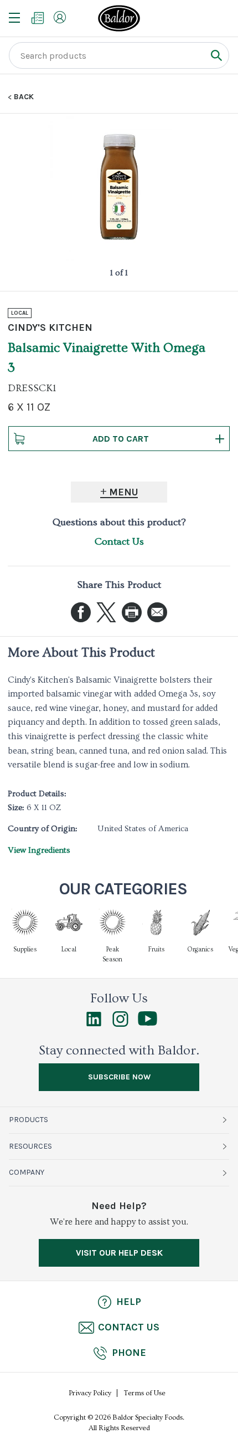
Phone (129, 1353)
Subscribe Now (119, 1077)
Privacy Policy (90, 1393)
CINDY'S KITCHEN (50, 327)
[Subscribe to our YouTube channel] (147, 1023)
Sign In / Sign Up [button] (60, 17)
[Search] (216, 55)
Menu (123, 492)
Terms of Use (144, 1393)
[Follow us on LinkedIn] (93, 1024)
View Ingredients (39, 850)
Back (24, 97)
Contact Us (119, 541)
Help (128, 1302)
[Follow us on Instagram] (120, 1024)
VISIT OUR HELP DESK (119, 1252)
